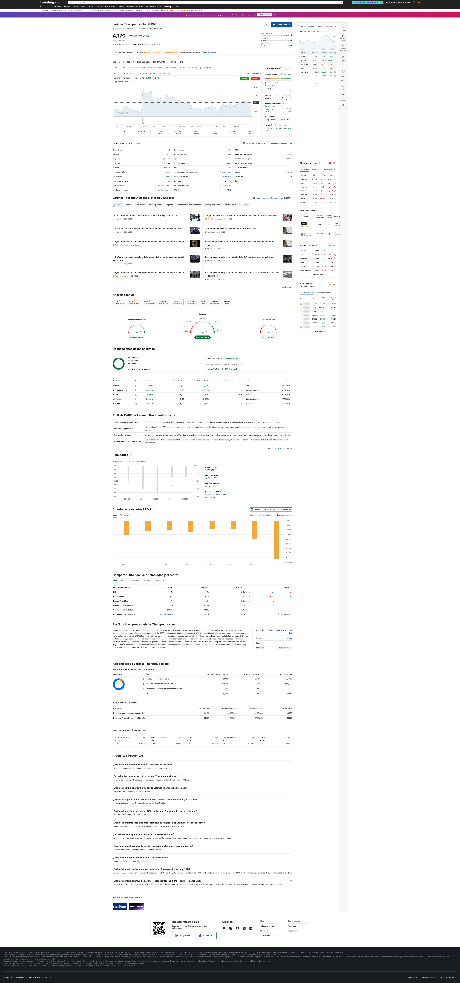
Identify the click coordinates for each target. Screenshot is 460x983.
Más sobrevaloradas (324, 292)
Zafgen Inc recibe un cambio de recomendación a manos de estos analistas (241, 215)
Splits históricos (171, 68)
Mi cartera (264, 931)
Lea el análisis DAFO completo (279, 449)
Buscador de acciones (153, 7)
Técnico (172, 62)
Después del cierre (96, 10)
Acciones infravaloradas (195, 10)
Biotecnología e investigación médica (279, 631)
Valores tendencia (308, 245)
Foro (181, 62)
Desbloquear (168, 614)
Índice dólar (304, 72)
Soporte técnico (294, 931)
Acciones (44, 10)
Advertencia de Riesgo (448, 977)
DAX (301, 68)
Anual (115, 515)
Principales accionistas (137, 68)
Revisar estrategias (209, 52)
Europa (146, 10)
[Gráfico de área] (119, 73)
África (163, 10)
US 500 (302, 57)
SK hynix (263, 737)
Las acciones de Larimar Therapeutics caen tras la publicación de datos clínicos (239, 243)
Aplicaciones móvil (267, 926)
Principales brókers (309, 210)
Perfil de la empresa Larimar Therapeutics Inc (144, 624)
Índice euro (304, 76)
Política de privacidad (428, 977)
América (139, 10)
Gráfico (126, 62)
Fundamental (159, 62)
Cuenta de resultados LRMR (132, 509)
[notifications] (414, 2)
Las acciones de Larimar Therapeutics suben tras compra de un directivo (147, 215)
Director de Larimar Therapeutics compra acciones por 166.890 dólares (147, 228)
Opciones (183, 68)
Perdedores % (329, 169)
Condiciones (412, 977)
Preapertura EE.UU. (81, 10)
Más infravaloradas (307, 292)
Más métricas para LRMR (281, 143)
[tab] (119, 302)
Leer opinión (337, 224)
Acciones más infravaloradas (307, 285)
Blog (262, 921)
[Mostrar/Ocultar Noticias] (169, 73)
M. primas (311, 26)
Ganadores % (316, 169)
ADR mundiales (118, 10)
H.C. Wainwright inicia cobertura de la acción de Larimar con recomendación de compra (149, 259)
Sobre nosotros (294, 921)
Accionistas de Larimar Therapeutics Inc (141, 663)
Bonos (320, 26)
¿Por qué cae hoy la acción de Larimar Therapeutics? (230, 228)
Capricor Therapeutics (122, 737)
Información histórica (155, 68)
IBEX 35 (302, 53)
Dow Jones (304, 64)
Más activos (304, 169)
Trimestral (124, 515)
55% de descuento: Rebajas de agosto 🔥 (368, 2)
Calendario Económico (135, 7)
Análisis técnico (124, 295)
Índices (302, 26)
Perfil (124, 68)
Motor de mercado (309, 163)
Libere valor (285, 35)
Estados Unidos (285, 648)
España (70, 10)
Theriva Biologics (229, 737)
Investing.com (118, 219)
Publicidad (292, 926)
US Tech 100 (304, 60)
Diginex (190, 737)
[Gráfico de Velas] (115, 73)
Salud (289, 638)
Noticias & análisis (141, 62)
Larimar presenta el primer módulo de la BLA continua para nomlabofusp (239, 257)
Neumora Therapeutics (159, 737)
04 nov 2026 (226, 176)
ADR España (130, 10)
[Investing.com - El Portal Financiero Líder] (49, 2)
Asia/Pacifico (155, 10)
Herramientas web (267, 936)
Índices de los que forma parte (200, 68)
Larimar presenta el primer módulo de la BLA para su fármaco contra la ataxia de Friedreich (242, 274)
